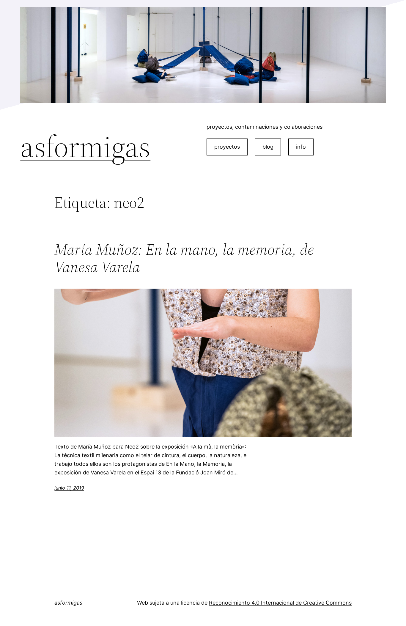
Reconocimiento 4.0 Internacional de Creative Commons (280, 603)
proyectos (227, 147)
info (301, 147)
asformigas (85, 146)
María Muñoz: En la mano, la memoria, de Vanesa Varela (184, 258)
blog (267, 147)
